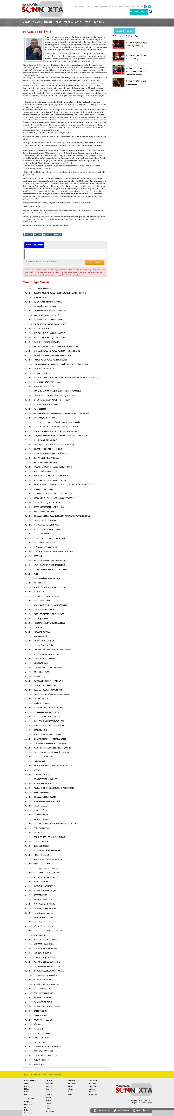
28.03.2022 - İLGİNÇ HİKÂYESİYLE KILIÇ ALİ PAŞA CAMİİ (44, 538)
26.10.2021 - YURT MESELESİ (35, 583)
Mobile (138, 1111)
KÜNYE (95, 6)
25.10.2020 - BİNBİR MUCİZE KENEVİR (38, 703)
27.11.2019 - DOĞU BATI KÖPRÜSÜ (37, 846)
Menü (70, 1095)
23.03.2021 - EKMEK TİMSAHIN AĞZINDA (39, 641)
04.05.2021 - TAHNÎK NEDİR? (34, 627)
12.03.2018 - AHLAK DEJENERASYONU (38, 980)
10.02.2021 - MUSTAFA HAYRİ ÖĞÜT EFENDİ (40, 659)
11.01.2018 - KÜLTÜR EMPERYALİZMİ (37, 989)
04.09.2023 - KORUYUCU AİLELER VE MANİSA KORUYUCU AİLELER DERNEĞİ (52, 391)
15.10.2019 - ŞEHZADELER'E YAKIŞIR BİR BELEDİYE (43, 859)
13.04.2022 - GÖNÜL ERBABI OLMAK (37, 534)
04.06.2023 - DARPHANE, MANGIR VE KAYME (40, 418)
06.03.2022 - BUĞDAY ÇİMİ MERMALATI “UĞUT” (41, 547)
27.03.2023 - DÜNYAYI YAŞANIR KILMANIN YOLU (41, 440)
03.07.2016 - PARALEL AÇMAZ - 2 (36, 1060)
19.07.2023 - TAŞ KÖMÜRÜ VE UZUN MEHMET (41, 404)
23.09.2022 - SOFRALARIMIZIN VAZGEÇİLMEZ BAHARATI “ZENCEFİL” (48, 498)
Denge (26, 1102)
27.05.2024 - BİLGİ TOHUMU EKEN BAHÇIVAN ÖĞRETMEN (45, 333)
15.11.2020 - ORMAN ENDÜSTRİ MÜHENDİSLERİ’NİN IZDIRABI (46, 694)
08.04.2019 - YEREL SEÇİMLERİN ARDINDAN (40, 908)
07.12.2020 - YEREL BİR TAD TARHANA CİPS (40, 685)
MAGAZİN (48, 22)
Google (58, 234)
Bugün (137, 36)
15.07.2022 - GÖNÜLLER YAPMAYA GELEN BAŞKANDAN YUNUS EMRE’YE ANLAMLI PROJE (57, 516)
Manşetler (92, 1092)
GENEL (78, 22)
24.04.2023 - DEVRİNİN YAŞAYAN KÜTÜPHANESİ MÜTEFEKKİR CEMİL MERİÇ (52, 431)
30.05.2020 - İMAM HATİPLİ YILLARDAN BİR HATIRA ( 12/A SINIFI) (47, 748)
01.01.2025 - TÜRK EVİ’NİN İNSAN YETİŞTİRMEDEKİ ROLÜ (45, 311)
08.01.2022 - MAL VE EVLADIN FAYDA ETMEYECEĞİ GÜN (44, 565)
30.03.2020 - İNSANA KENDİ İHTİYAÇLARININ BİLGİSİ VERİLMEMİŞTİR (49, 788)
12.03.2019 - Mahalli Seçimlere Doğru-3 (38, 913)
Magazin (49, 1103)
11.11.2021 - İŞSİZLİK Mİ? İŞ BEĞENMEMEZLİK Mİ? (42, 578)
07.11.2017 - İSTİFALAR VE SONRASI (37, 998)
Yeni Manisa (28, 1113)
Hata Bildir (93, 1095)
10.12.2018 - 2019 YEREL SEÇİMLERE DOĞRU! (41, 940)
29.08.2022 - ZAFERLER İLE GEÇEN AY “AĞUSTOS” (42, 503)
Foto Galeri (93, 1083)
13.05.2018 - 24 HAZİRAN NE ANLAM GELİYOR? (41, 975)
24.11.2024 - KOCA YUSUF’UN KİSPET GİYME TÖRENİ (43, 320)
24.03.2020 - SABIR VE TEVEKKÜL (36, 792)
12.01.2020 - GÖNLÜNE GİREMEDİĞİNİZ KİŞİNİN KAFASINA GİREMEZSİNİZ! (51, 824)
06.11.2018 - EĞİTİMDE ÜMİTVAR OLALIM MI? (40, 949)
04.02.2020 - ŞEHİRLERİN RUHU (36, 815)
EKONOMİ (37, 22)
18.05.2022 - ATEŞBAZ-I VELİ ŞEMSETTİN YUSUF (42, 525)
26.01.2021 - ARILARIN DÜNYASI (36, 663)
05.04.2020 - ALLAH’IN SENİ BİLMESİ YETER (40, 784)
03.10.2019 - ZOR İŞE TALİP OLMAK (37, 864)
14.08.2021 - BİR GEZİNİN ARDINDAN (37, 601)
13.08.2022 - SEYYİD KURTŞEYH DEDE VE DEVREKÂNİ (44, 507)
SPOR (58, 22)
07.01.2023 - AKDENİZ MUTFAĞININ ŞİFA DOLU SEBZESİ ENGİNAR (48, 467)
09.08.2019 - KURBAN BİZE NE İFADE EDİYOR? (41, 877)
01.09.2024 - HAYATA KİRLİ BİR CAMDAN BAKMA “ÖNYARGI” (45, 324)
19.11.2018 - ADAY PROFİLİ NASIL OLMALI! (39, 944)
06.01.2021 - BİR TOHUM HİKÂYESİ (36, 672)
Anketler (92, 1089)
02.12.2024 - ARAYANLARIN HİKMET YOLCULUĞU (42, 315)
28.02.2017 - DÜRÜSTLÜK (33, 1029)
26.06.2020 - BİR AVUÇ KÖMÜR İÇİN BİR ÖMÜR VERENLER (45, 739)
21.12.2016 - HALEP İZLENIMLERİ (36, 1042)
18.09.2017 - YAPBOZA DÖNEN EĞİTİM (38, 1002)
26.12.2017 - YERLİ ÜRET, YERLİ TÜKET (38, 993)
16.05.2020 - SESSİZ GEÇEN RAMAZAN (38, 757)
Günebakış (28, 1104)
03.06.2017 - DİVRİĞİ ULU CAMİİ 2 (36, 1011)
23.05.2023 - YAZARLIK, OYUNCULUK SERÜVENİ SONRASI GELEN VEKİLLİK (52, 422)
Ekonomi (49, 1095)
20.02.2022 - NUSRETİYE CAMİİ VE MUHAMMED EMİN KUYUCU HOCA (49, 552)
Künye (70, 1086)
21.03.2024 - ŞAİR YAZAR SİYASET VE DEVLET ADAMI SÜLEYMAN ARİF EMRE (52, 351)
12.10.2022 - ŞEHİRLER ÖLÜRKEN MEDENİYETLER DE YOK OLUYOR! (49, 494)
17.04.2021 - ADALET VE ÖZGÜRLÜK (37, 632)
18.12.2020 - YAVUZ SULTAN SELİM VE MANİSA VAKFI (43, 681)
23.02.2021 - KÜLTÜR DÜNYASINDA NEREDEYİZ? (42, 654)
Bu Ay (121, 36)
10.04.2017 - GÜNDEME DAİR (34, 1024)
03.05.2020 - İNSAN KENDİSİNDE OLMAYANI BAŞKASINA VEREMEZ (48, 766)
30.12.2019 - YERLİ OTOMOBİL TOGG (37, 828)
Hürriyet (27, 1086)
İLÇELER (97, 22)
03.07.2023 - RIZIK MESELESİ (35, 409)
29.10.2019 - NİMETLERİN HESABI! (36, 855)
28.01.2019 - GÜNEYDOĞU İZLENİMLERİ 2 (39, 926)
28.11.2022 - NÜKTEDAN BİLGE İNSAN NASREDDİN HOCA (45, 480)
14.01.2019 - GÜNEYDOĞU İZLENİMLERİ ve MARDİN (43, 931)
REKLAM (103, 6)
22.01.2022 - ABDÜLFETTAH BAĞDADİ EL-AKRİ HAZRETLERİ (46, 561)
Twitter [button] (39, 234)
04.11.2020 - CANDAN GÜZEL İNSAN (37, 699)
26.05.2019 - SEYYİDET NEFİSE (35, 895)
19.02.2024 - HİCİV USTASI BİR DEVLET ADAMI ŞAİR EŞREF (45, 360)
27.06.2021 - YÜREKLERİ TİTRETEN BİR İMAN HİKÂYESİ (44, 614)
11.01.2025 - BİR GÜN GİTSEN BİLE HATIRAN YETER (43, 306)
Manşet (27, 1107)
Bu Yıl (115, 36)
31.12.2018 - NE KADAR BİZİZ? (35, 935)
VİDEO (121, 6)
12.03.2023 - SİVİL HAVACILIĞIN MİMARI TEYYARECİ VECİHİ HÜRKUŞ (49, 445)
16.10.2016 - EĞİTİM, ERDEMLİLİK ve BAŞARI (40, 1056)
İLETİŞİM (139, 6)
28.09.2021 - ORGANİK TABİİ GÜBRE (37, 592)
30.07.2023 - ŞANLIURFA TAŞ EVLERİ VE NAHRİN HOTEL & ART (47, 400)
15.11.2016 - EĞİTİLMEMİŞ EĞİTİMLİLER (38, 1051)
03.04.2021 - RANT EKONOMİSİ (35, 636)
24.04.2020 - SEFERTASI (33, 770)
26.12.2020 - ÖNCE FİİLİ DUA (34, 676)
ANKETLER (129, 6)
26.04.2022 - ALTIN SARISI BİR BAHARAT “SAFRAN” (42, 529)
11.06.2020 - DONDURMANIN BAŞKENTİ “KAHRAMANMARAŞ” (46, 743)
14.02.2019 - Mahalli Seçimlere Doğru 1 (38, 922)
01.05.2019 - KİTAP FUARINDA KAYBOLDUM (40, 904)
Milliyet (26, 1089)
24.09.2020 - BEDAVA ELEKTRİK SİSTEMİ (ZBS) (41, 712)
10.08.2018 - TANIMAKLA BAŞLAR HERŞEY (40, 957)
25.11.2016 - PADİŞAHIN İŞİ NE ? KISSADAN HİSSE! (43, 1047)
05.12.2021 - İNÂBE (31, 574)
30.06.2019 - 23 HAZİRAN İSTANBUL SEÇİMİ (40, 891)
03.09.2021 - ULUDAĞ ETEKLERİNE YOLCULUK (41, 596)
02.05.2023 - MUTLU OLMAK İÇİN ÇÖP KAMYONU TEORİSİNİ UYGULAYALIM (51, 427)
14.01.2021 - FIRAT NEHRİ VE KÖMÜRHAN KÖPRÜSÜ (43, 668)
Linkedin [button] (48, 234)
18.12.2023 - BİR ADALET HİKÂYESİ (37, 373)
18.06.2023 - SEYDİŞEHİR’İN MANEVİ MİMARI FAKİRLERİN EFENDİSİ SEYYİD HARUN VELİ (56, 413)
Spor (47, 1089)
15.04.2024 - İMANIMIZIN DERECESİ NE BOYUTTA (42, 342)
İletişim (70, 1089)
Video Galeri (93, 1086)
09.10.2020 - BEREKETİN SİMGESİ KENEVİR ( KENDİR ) (44, 708)
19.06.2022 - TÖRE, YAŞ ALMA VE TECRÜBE (40, 520)
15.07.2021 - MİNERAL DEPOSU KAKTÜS (39, 610)
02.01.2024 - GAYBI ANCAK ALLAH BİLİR (38, 369)
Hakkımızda (72, 1083)
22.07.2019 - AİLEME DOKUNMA (36, 882)
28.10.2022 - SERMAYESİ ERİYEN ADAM (38, 489)
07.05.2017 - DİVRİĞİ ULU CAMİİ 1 (36, 1015)
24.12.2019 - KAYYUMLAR (33, 833)
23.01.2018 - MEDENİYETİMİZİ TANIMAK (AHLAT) (41, 984)
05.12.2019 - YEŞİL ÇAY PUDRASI (36, 842)
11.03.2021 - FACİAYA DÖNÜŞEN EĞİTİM (38, 645)
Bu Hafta (129, 36)
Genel (48, 1109)
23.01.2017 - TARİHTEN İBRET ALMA (37, 1033)
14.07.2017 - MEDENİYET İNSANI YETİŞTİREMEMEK (43, 1007)
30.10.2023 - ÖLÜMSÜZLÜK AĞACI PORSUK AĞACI (42, 382)
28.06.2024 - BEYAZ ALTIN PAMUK (36, 329)
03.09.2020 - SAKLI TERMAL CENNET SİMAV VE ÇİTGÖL (44, 721)
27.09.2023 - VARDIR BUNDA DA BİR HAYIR (39, 387)
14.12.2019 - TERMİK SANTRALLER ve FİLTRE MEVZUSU (44, 837)
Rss (147, 1111)
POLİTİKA (68, 22)
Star (25, 1095)
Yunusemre (50, 1086)
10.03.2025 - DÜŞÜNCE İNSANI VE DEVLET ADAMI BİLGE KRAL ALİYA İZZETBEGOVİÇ (55, 293)
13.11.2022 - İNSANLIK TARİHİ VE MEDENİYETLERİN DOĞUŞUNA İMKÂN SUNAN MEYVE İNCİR (58, 485)
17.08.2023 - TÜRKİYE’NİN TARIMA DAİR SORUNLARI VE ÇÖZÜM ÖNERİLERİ (51, 396)
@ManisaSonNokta (124, 1111)
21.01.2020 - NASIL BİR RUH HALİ (36, 819)
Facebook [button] (29, 234)
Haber (26, 1110)
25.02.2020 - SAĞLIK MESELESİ (36, 806)
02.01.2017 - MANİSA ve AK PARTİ (36, 1038)
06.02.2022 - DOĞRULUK (33, 556)
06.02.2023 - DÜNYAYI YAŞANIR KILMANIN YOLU (41, 458)
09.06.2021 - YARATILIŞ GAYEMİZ (36, 619)
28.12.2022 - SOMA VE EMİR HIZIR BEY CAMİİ (40, 471)
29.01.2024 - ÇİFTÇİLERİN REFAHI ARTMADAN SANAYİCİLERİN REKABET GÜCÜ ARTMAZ (56, 364)
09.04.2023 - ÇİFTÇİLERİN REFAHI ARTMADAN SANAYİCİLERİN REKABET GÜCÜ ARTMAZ (56, 436)
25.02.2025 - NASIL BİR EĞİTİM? (35, 297)
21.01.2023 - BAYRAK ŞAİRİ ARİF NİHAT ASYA (40, 462)
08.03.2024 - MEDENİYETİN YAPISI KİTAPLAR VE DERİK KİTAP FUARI (49, 355)
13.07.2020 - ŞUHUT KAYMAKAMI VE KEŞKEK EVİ (42, 734)
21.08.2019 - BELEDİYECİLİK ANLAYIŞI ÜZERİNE (41, 873)
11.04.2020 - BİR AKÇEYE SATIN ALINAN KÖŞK (41, 779)
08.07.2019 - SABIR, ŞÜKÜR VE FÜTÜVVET (39, 886)
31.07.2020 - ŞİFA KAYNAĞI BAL (35, 730)
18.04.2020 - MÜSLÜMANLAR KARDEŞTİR (39, 775)
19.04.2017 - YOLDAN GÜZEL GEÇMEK (38, 1020)
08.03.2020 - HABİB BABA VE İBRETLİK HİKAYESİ (42, 801)
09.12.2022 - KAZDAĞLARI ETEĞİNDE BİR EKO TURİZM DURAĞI (47, 476)
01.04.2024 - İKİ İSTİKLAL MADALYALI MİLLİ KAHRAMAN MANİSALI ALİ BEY (51, 346)
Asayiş (48, 1100)
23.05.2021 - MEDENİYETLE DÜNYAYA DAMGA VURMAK (44, 623)
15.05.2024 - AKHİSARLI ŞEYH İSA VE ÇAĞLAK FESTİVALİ (45, 338)
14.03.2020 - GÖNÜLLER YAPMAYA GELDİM (40, 797)
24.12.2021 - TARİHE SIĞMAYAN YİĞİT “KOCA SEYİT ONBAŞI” (45, 569)
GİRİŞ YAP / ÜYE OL (138, 11)
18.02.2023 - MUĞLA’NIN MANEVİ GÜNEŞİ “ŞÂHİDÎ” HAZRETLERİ (47, 453)
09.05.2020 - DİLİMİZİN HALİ (34, 761)
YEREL (88, 22)
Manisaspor (50, 1111)
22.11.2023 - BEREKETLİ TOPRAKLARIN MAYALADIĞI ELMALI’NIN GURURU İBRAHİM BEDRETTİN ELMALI (62, 378)
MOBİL (88, 6)
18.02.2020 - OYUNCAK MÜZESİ (35, 810)
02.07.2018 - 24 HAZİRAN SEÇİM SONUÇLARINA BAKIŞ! (44, 971)
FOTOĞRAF (112, 6)
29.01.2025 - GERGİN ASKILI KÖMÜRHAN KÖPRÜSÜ (43, 302)
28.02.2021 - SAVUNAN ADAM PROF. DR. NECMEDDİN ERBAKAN (47, 650)
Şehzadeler (50, 1083)
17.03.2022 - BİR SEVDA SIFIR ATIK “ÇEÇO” (39, 543)
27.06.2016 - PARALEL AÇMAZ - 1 (36, 1065)
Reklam (70, 1092)
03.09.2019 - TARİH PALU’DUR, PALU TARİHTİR (41, 868)
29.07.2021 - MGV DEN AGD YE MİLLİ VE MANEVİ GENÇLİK (45, 605)
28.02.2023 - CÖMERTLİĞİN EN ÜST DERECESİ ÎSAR (43, 449)
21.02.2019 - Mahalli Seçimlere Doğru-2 (38, 917)
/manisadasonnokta (104, 1111)
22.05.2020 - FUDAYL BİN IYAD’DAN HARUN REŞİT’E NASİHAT (46, 752)
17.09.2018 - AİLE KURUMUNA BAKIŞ (38, 953)
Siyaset (48, 1097)
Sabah (26, 1092)
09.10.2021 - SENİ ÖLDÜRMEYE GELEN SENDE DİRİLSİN (44, 587)
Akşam (26, 1083)
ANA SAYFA (79, 6)
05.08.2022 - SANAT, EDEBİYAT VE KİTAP (39, 511)
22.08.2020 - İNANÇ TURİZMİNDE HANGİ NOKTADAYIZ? (44, 726)
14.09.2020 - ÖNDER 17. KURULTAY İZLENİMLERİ (42, 717)
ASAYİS (26, 22)
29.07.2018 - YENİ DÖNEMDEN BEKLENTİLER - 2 (42, 962)
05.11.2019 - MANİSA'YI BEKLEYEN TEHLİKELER (42, 850)
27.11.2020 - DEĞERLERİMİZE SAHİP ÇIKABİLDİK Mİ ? (43, 690)
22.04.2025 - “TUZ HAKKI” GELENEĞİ (37, 288)
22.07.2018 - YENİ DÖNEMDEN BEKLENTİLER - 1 (42, 966)
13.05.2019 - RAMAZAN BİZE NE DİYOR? (38, 899)
